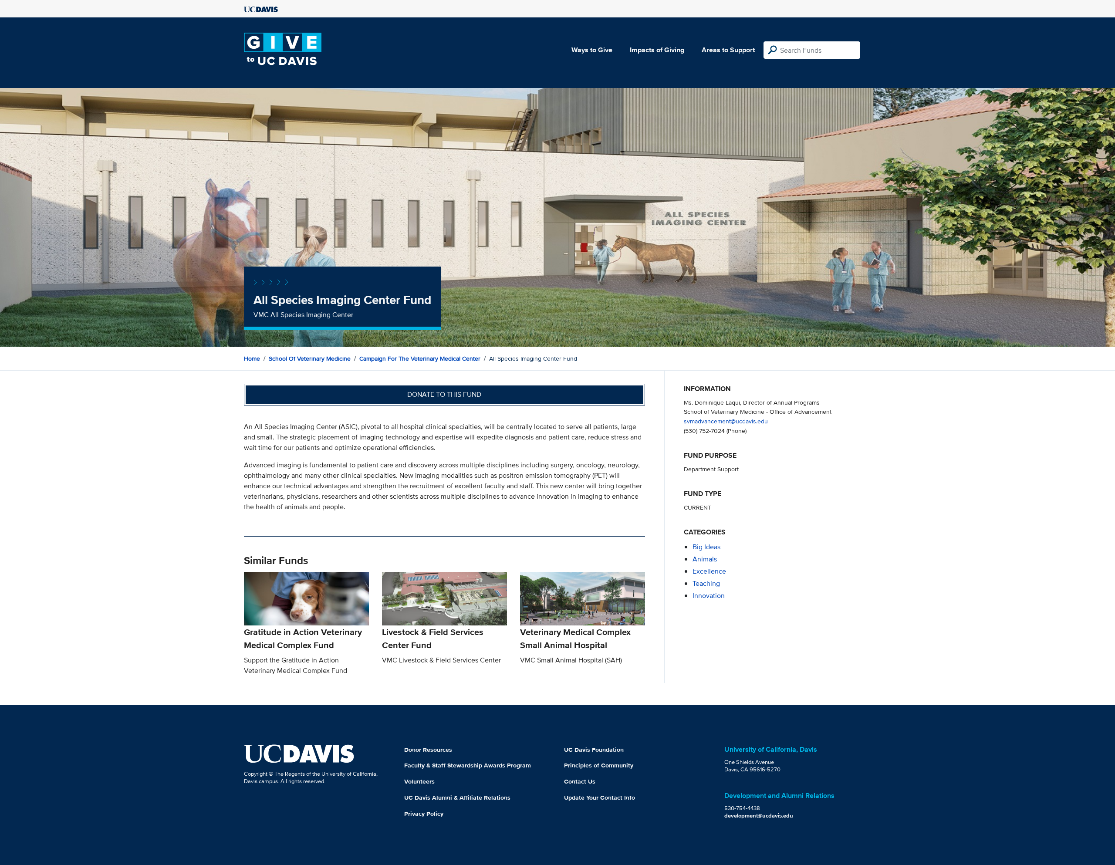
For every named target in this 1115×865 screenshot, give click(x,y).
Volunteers (419, 781)
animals (705, 559)
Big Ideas (706, 547)
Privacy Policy (423, 813)
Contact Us (579, 781)
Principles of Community (598, 765)
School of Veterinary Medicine (310, 358)
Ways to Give (591, 50)
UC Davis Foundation (594, 749)
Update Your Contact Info (599, 797)
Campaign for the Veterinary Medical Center (419, 358)
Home (252, 358)
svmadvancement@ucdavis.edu (726, 421)
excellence (709, 571)
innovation (709, 596)
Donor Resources (428, 749)
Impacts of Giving (657, 50)
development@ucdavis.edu (758, 815)
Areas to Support (728, 50)
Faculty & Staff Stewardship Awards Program (467, 765)
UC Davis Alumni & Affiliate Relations (457, 797)
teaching (706, 583)
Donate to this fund (444, 394)
